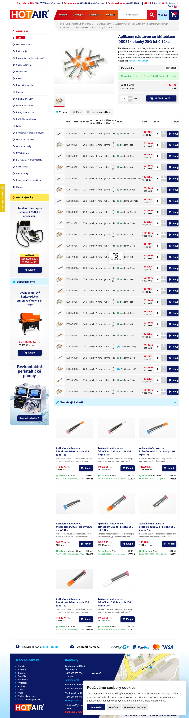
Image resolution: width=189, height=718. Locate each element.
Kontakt (21, 666)
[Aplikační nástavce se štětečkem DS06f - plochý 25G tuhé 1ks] (59, 380)
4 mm (99, 178)
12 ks (113, 145)
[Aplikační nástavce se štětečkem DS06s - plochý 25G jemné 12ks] (59, 369)
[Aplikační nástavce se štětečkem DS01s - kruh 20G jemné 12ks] (59, 145)
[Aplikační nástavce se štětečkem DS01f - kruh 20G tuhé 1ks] (59, 156)
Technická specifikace (100, 112)
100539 (69, 145)
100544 (69, 302)
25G (85, 223)
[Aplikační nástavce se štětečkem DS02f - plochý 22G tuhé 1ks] (59, 201)
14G (85, 313)
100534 (69, 335)
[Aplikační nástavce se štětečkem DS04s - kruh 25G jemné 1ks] (59, 268)
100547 (69, 324)
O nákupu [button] (78, 14)
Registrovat (171, 3)
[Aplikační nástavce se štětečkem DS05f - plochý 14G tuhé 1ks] (59, 335)
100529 (69, 178)
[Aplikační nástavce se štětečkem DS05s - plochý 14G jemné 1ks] (59, 313)
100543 (69, 234)
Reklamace (23, 679)
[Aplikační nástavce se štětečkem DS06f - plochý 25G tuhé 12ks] (59, 391)
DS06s (77, 358)
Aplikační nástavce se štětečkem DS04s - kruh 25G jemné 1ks (114, 602)
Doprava (22, 673)
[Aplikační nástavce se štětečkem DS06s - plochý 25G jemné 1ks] (59, 358)
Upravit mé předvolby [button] (135, 707)
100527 (69, 133)
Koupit (31, 269)
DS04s (77, 268)
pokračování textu (138, 61)
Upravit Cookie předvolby (29, 699)
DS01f (76, 156)
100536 (69, 380)
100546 (69, 347)
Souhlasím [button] (96, 707)
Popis (79, 112)
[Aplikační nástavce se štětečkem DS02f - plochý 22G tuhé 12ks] (59, 212)
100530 (69, 246)
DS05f (76, 335)
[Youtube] (145, 3)
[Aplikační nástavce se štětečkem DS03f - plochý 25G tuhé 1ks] (59, 246)
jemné (107, 133)
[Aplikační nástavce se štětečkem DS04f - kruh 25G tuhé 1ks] (59, 290)
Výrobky (63, 112)
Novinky (63, 14)
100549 (69, 369)
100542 (69, 257)
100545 (69, 279)
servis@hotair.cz (98, 3)
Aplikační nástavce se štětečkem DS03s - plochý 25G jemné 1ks (157, 527)
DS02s (77, 178)
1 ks (113, 133)
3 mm (99, 133)
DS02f (76, 201)
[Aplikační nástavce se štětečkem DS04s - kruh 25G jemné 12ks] (59, 279)
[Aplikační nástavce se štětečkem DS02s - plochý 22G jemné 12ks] (59, 190)
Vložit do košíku (163, 98)
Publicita (22, 669)
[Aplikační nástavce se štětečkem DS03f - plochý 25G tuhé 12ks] (59, 257)
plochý (92, 178)
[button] (173, 6)
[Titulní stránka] (29, 14)
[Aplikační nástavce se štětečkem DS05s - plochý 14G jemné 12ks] (59, 324)
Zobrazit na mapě (88, 647)
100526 (69, 156)
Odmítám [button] (113, 707)
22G (85, 178)
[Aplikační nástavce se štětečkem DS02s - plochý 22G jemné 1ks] (59, 178)
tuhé (106, 156)
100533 (69, 268)
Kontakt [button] (110, 14)
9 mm (99, 313)
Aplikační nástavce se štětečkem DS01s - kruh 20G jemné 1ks (114, 451)
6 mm (99, 223)
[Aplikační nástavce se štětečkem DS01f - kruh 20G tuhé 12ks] (59, 167)
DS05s (77, 313)
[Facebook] (142, 3)
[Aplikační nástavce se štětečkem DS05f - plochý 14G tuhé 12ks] (59, 347)
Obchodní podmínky (27, 696)
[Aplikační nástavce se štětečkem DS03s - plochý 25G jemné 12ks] (59, 234)
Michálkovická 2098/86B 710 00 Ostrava (152, 715)
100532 (69, 290)
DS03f (76, 246)
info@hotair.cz (55, 3)
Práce (20, 693)
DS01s (77, 133)
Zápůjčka (94, 14)
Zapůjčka (22, 676)
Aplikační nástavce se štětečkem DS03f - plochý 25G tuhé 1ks (115, 527)
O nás (20, 689)
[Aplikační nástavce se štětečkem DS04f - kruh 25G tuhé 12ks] (59, 302)
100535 (69, 313)
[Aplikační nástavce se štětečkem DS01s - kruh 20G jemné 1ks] (59, 134)
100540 (69, 212)
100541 (69, 190)
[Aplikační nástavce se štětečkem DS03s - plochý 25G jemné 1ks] (59, 223)
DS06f (76, 380)
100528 (69, 201)
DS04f (76, 290)
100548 (69, 391)
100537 (69, 358)
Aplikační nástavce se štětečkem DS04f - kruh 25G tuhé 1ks (72, 602)
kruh (91, 133)
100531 (69, 223)
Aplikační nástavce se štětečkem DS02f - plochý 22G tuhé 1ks (157, 451)
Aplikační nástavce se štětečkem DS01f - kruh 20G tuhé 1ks (72, 451)
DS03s (77, 223)
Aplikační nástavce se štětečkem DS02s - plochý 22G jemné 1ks (74, 527)
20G (85, 133)
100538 (69, 167)
